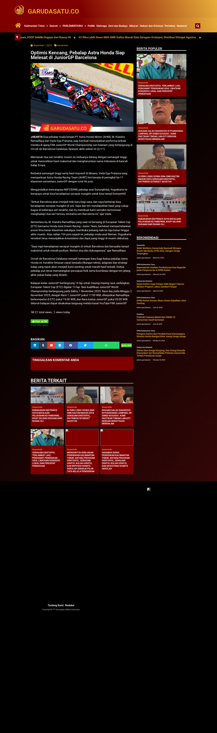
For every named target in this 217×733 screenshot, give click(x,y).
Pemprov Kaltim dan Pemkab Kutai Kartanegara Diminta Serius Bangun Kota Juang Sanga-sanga (161, 335)
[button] (197, 26)
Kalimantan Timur (34, 25)
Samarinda (62, 45)
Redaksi (69, 605)
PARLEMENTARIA (73, 25)
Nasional (182, 25)
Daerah (54, 25)
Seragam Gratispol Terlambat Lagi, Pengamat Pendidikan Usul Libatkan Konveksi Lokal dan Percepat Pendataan (46, 459)
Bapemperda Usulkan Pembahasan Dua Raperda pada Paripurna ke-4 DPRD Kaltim (161, 268)
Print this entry (39, 325)
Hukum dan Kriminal (151, 25)
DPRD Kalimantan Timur (146, 264)
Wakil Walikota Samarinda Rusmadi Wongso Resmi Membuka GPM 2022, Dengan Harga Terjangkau (159, 251)
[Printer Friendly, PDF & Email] (39, 321)
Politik (91, 25)
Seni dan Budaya (118, 25)
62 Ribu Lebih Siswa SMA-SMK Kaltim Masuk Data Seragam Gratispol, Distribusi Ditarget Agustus (117, 37)
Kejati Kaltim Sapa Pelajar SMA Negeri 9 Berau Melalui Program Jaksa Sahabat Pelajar (160, 285)
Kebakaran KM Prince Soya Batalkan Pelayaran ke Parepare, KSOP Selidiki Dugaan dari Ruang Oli (47, 415)
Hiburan (133, 25)
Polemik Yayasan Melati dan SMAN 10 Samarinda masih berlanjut (156, 318)
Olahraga (101, 25)
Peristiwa (170, 25)
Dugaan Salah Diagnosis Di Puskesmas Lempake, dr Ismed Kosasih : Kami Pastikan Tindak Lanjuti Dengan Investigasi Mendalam (117, 417)
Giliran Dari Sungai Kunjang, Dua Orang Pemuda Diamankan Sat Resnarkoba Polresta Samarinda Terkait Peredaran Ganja (161, 353)
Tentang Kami (56, 605)
